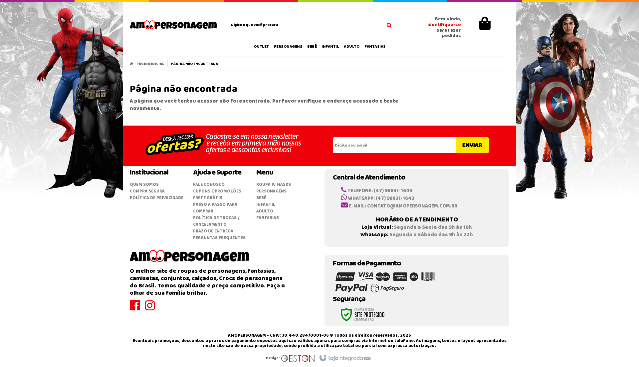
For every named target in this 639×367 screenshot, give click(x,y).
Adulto (264, 211)
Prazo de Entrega (213, 231)
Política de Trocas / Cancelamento (216, 221)
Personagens (271, 191)
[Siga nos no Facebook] (137, 308)
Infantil (265, 204)
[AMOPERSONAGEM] (173, 25)
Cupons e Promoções (217, 191)
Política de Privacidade (156, 197)
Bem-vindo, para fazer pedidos (444, 28)
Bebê (261, 197)
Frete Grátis (207, 197)
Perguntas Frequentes (219, 237)
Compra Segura (147, 191)
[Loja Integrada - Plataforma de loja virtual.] (344, 358)
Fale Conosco (209, 184)
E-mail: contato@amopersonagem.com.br (402, 206)
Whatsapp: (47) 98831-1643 (380, 198)
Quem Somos (144, 184)
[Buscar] (389, 24)
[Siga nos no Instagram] (152, 308)
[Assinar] (472, 145)
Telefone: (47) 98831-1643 (379, 191)
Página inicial (150, 64)
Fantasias (267, 217)
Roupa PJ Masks (273, 184)
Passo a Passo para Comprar (215, 208)
